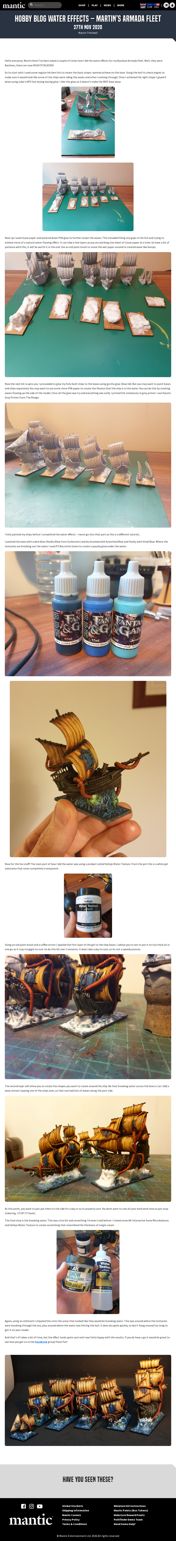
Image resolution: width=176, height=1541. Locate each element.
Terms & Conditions (74, 1524)
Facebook (41, 1341)
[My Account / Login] (172, 5)
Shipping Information (75, 1510)
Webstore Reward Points (129, 1515)
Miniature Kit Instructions (130, 1506)
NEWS (107, 5)
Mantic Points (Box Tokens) (131, 1510)
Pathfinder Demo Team (128, 1519)
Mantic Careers (71, 1515)
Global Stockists (72, 1506)
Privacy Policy (71, 1519)
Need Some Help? (125, 1524)
